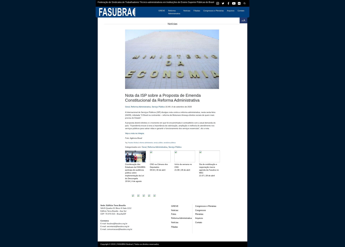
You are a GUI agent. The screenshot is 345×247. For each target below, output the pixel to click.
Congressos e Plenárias (213, 11)
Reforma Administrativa (174, 12)
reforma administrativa (146, 142)
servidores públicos (170, 142)
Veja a (128, 133)
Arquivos (230, 11)
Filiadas (197, 11)
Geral (127, 107)
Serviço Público (158, 107)
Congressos (200, 210)
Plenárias (199, 214)
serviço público (158, 142)
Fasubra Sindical (133, 142)
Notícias (186, 11)
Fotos (173, 214)
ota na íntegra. (138, 133)
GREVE (161, 11)
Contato (241, 11)
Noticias (174, 210)
